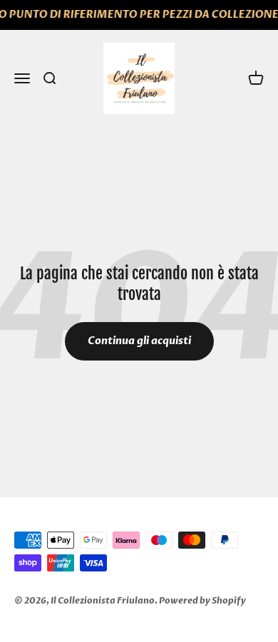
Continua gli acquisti (139, 341)
